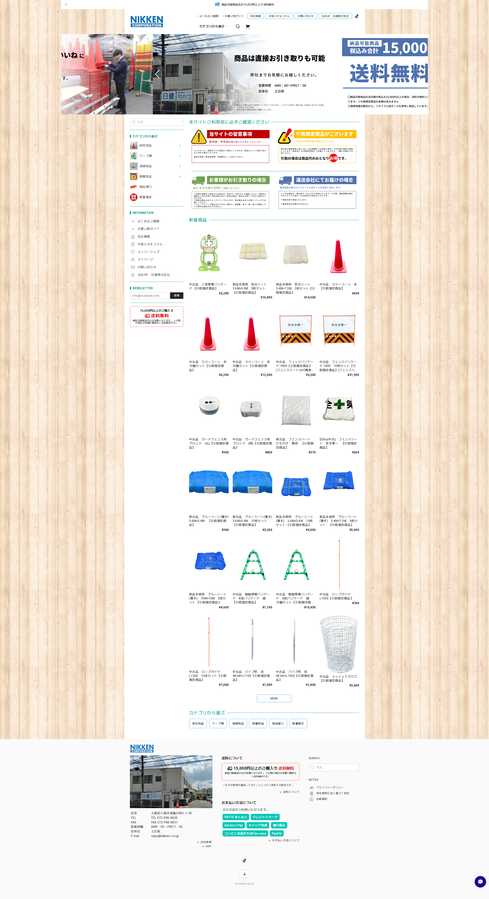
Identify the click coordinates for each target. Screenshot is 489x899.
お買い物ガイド (234, 16)
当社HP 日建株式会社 (335, 16)
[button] (157, 74)
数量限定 (145, 197)
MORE (274, 698)
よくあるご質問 (209, 16)
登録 (177, 295)
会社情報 (255, 16)
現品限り (145, 187)
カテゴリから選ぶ (211, 26)
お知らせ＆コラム (279, 16)
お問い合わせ (306, 16)
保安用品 (145, 145)
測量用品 (145, 176)
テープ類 (145, 156)
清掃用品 (145, 166)
